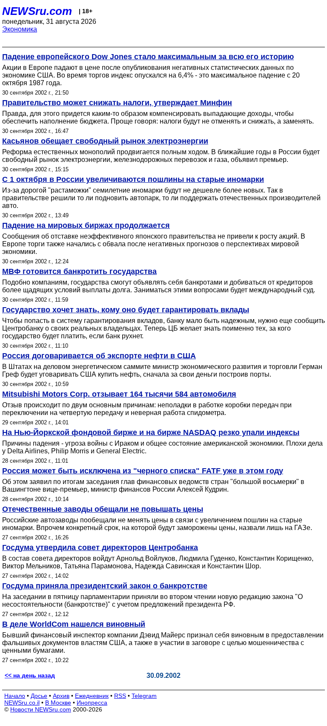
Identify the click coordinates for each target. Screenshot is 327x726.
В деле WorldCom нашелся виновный (73, 624)
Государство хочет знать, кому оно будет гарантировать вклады (125, 309)
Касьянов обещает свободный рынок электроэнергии (105, 141)
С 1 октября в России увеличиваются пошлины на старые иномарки (133, 179)
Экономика (19, 29)
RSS (120, 695)
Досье (39, 695)
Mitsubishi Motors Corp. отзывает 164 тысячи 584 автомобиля (119, 394)
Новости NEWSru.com (40, 709)
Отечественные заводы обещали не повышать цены (102, 509)
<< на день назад (30, 675)
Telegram (144, 695)
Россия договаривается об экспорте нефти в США (99, 355)
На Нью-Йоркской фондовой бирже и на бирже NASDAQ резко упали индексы (150, 432)
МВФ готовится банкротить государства (79, 271)
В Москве (58, 702)
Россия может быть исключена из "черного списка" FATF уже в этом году (142, 471)
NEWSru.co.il (22, 702)
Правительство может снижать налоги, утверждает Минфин (117, 102)
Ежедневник (92, 695)
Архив (61, 695)
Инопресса (92, 702)
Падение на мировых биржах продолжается (86, 225)
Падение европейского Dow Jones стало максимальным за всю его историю (148, 56)
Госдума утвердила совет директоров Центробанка (100, 547)
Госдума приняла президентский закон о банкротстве (104, 586)
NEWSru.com (37, 11)
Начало (14, 695)
